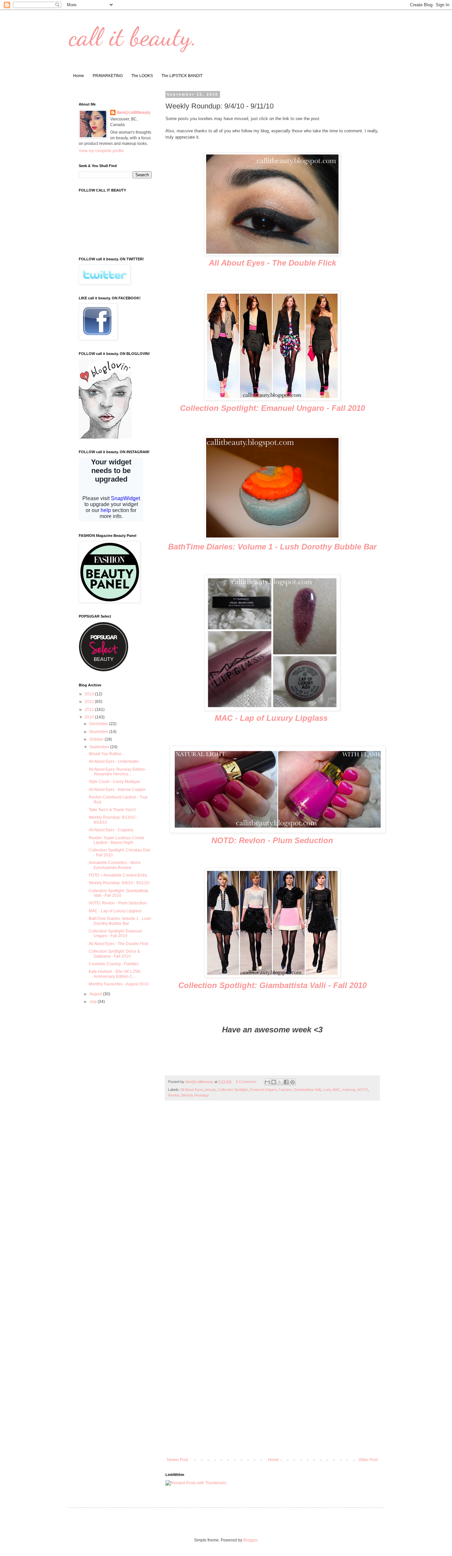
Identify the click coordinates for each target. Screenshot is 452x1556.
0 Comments (246, 1082)
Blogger (250, 1540)
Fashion (285, 1090)
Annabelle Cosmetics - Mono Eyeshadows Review (115, 865)
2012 (90, 701)
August (96, 994)
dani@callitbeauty (134, 112)
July (93, 1001)
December (99, 723)
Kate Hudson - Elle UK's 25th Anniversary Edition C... (115, 973)
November (99, 731)
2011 (90, 709)
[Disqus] (272, 1198)
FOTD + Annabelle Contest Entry (118, 875)
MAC (336, 1090)
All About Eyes (191, 1090)
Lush (327, 1090)
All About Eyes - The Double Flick (272, 262)
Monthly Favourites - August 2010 (119, 984)
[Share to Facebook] (286, 1082)
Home (78, 75)
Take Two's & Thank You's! (112, 809)
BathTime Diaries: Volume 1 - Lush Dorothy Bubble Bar (272, 546)
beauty (210, 1090)
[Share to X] (280, 1082)
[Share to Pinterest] (292, 1082)
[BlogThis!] (273, 1082)
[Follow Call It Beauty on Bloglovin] (105, 437)
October (97, 739)
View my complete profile (101, 151)
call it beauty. (133, 36)
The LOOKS (142, 75)
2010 (90, 717)
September (99, 747)
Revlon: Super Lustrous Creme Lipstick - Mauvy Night (116, 840)
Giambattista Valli (307, 1090)
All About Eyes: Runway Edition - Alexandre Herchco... (118, 771)
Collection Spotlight (233, 1090)
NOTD (362, 1090)
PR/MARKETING (108, 75)
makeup (348, 1090)
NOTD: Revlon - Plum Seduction (272, 840)
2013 (90, 694)
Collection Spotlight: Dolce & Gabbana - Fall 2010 (114, 953)
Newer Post (177, 1459)
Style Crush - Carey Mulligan (114, 781)
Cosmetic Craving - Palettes (114, 964)
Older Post (368, 1459)
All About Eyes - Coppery (111, 830)
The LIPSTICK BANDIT (182, 75)
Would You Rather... (106, 754)
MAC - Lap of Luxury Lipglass (272, 717)
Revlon (173, 1095)
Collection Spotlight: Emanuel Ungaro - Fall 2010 (272, 408)
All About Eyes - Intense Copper (117, 789)
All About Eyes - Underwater (114, 761)
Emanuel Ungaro (263, 1090)
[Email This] (267, 1082)
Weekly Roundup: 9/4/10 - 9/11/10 (119, 883)
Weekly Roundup (195, 1095)
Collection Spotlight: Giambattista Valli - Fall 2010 (272, 985)
